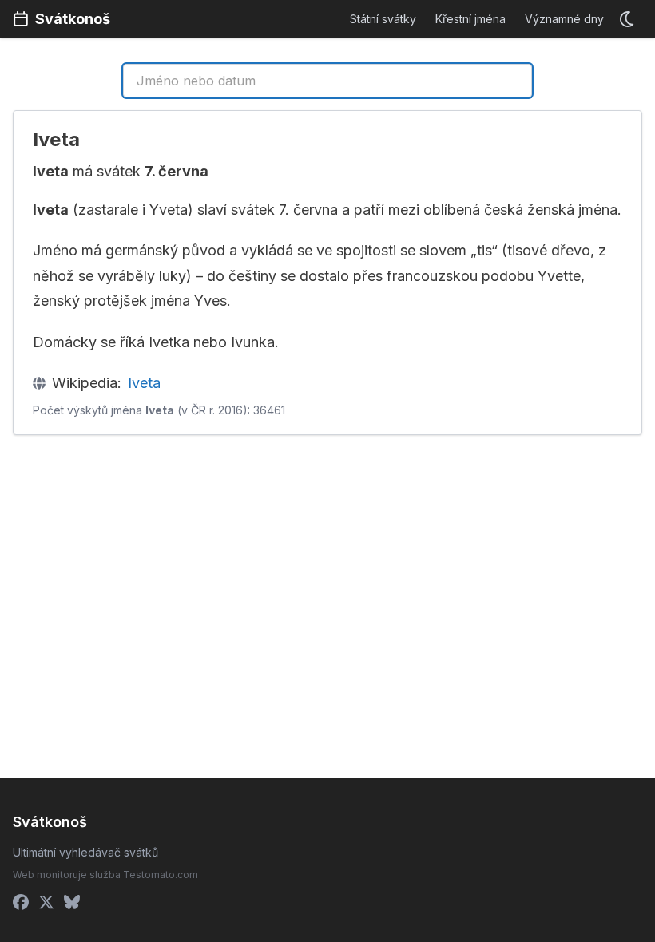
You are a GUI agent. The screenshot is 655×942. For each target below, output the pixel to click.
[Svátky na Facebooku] (21, 902)
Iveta (144, 382)
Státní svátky (383, 19)
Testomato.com (160, 875)
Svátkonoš (72, 18)
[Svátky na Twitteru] (46, 902)
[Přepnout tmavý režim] (627, 19)
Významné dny (564, 19)
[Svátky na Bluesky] (72, 902)
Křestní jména (470, 19)
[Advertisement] (167, 566)
